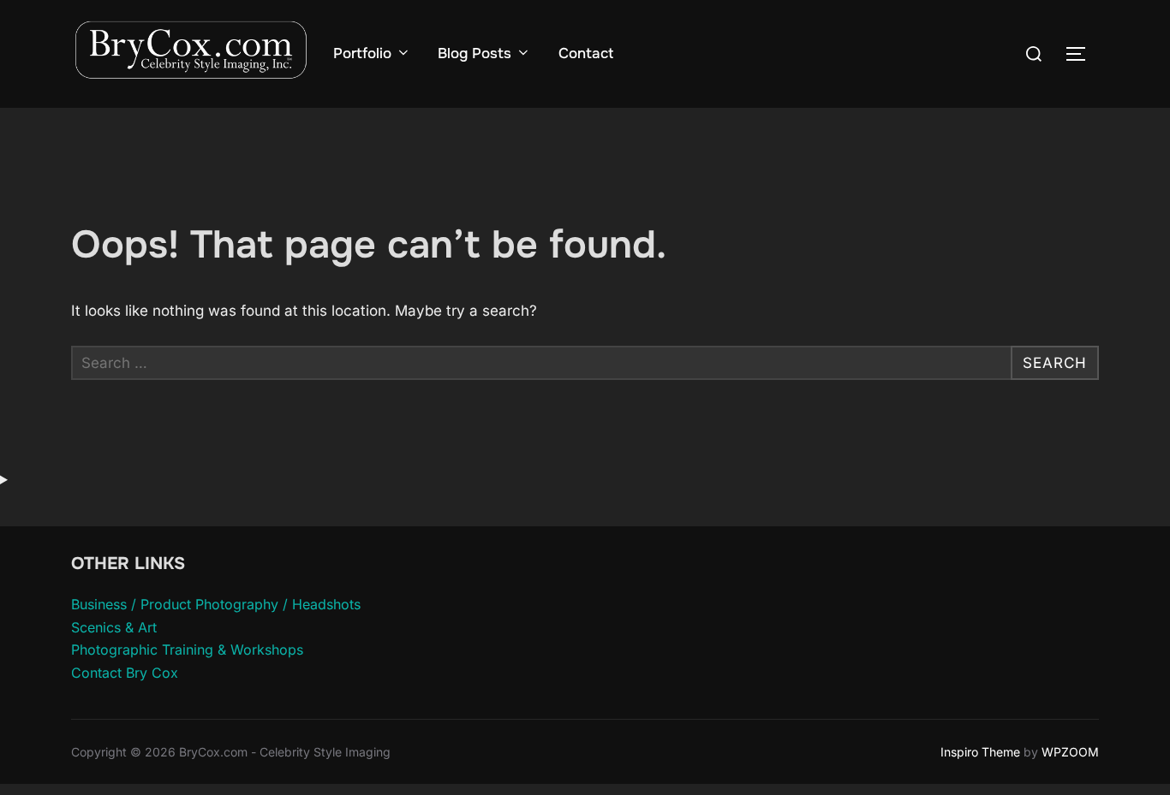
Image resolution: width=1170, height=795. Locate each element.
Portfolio (362, 53)
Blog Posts (474, 53)
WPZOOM (1070, 752)
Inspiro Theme (980, 752)
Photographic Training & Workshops (187, 649)
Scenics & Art (114, 627)
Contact (585, 53)
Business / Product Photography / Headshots (216, 604)
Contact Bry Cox (124, 672)
